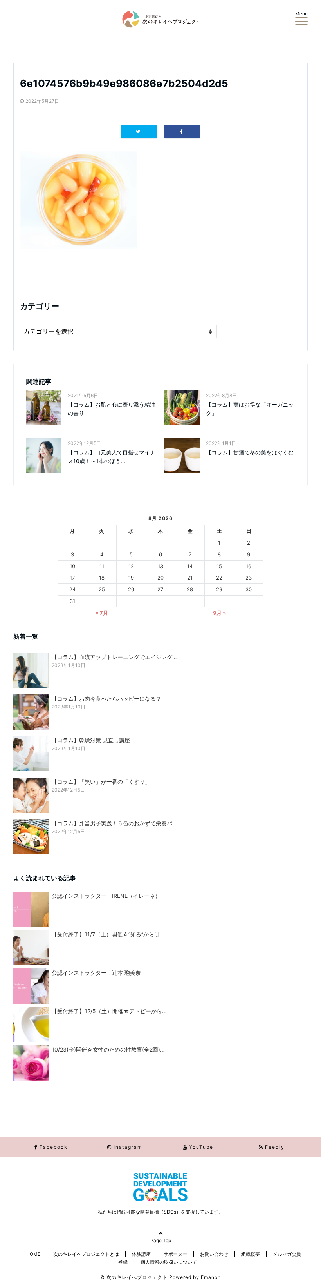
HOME (33, 1254)
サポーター (175, 1254)
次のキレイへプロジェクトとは (86, 1254)
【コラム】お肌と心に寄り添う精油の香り (111, 408)
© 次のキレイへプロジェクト (134, 1277)
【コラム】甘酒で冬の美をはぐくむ (250, 452)
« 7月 (102, 613)
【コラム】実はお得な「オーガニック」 (250, 408)
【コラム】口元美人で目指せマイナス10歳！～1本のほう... (111, 456)
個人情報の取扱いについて (169, 1262)
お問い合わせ (214, 1254)
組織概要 (250, 1254)
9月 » (219, 613)
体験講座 (141, 1254)
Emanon (211, 1277)
